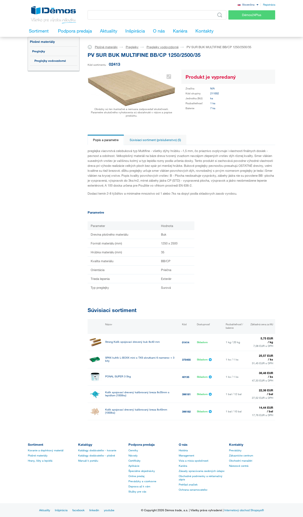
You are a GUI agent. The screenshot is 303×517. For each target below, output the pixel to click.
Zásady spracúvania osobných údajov (202, 471)
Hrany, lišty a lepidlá (40, 460)
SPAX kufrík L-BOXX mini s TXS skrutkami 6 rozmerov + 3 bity (139, 359)
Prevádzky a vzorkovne (142, 481)
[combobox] (248, 4)
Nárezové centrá (238, 465)
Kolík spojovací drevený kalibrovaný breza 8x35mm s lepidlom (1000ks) (137, 394)
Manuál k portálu (88, 460)
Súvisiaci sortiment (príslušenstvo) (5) (155, 140)
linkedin (94, 510)
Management (186, 455)
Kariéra (183, 465)
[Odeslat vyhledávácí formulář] (219, 15)
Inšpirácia (61, 510)
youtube (109, 510)
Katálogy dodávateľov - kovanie (97, 450)
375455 (186, 359)
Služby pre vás (137, 491)
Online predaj (136, 476)
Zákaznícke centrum (241, 455)
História (183, 450)
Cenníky (133, 450)
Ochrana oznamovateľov (193, 489)
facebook (78, 510)
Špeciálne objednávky (141, 471)
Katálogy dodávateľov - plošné (96, 455)
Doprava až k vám (139, 486)
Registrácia (269, 4)
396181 (186, 394)
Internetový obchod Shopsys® (244, 510)
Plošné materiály (42, 41)
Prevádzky (235, 450)
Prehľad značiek (188, 484)
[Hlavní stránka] (91, 46)
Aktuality (44, 510)
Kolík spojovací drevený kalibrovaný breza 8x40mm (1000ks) (136, 411)
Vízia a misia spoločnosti (193, 460)
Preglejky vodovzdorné (50, 60)
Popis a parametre (106, 140)
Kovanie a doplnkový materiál (45, 450)
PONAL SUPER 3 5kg (118, 376)
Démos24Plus (251, 15)
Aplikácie (133, 465)
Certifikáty (134, 460)
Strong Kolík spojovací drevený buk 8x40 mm (132, 341)
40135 (185, 377)
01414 (185, 342)
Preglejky (38, 51)
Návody (133, 455)
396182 (186, 411)
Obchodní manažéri (240, 460)
